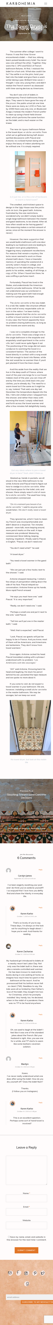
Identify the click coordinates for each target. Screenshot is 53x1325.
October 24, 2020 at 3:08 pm (27, 1111)
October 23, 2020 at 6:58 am (27, 1023)
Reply (40, 870)
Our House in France (26, 20)
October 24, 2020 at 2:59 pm (25, 1067)
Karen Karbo (27, 913)
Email (26, 1206)
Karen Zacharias (25, 951)
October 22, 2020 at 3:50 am (25, 954)
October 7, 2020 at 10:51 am (27, 916)
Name (26, 1193)
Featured (26, 16)
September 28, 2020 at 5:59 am (25, 878)
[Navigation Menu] (45, 3)
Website (27, 1220)
